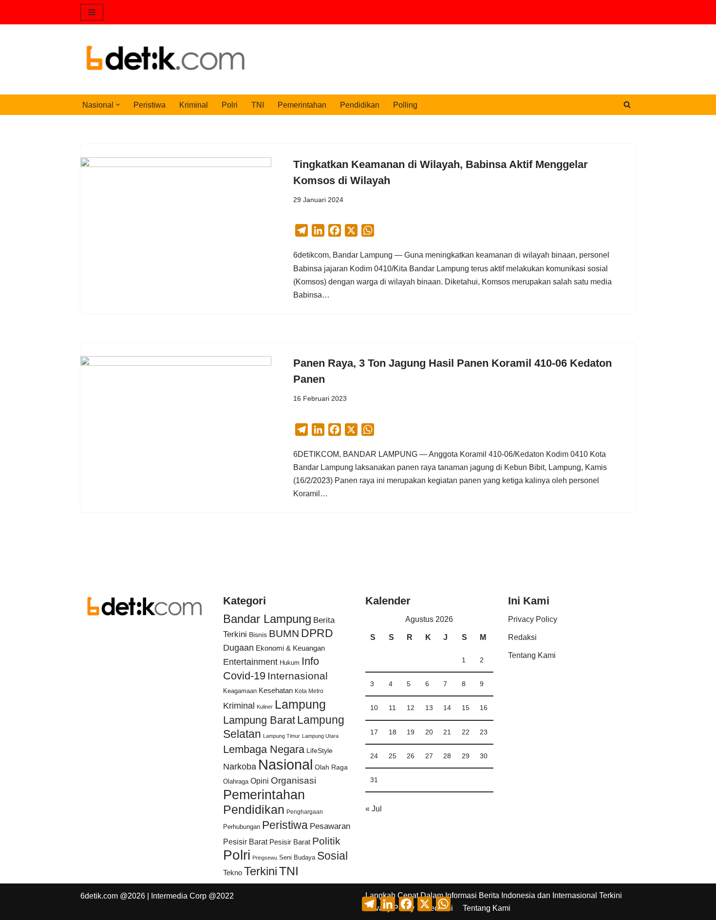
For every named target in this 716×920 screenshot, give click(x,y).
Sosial (332, 855)
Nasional (285, 764)
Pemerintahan (302, 105)
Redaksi (522, 637)
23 (484, 732)
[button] (118, 105)
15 (466, 708)
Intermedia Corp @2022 (192, 896)
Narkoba (239, 766)
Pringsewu (264, 858)
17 (374, 732)
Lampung (300, 704)
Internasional (297, 675)
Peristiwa (149, 105)
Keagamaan (240, 691)
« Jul (373, 809)
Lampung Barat (259, 720)
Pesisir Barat (245, 842)
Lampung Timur (281, 736)
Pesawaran (330, 826)
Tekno (232, 873)
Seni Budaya (297, 857)
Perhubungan (241, 827)
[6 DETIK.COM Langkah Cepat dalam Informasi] (165, 59)
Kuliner (265, 707)
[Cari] (627, 104)
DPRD (317, 633)
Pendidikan (359, 105)
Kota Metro (309, 691)
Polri (230, 105)
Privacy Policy (532, 619)
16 (484, 708)
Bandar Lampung (267, 619)
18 (392, 732)
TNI (257, 105)
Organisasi (293, 780)
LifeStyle (319, 750)
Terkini (260, 871)
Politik (326, 840)
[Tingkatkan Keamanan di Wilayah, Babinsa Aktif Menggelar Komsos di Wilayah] (175, 228)
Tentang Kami (532, 655)
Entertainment (250, 662)
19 (411, 732)
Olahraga (235, 781)
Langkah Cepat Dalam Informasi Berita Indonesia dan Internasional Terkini (493, 895)
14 (447, 708)
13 (429, 708)
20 (429, 732)
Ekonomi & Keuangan (290, 648)
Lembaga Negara (263, 749)
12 (411, 708)
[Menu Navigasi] (91, 12)
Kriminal (193, 105)
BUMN (284, 633)
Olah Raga (331, 767)
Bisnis (258, 634)
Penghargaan (304, 811)
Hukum (290, 662)
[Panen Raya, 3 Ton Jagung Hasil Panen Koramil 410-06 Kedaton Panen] (175, 427)
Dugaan (238, 648)
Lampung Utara (320, 736)
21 (447, 732)
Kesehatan (276, 690)
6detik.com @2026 (112, 896)
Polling (405, 105)
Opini (259, 780)
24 (374, 756)
